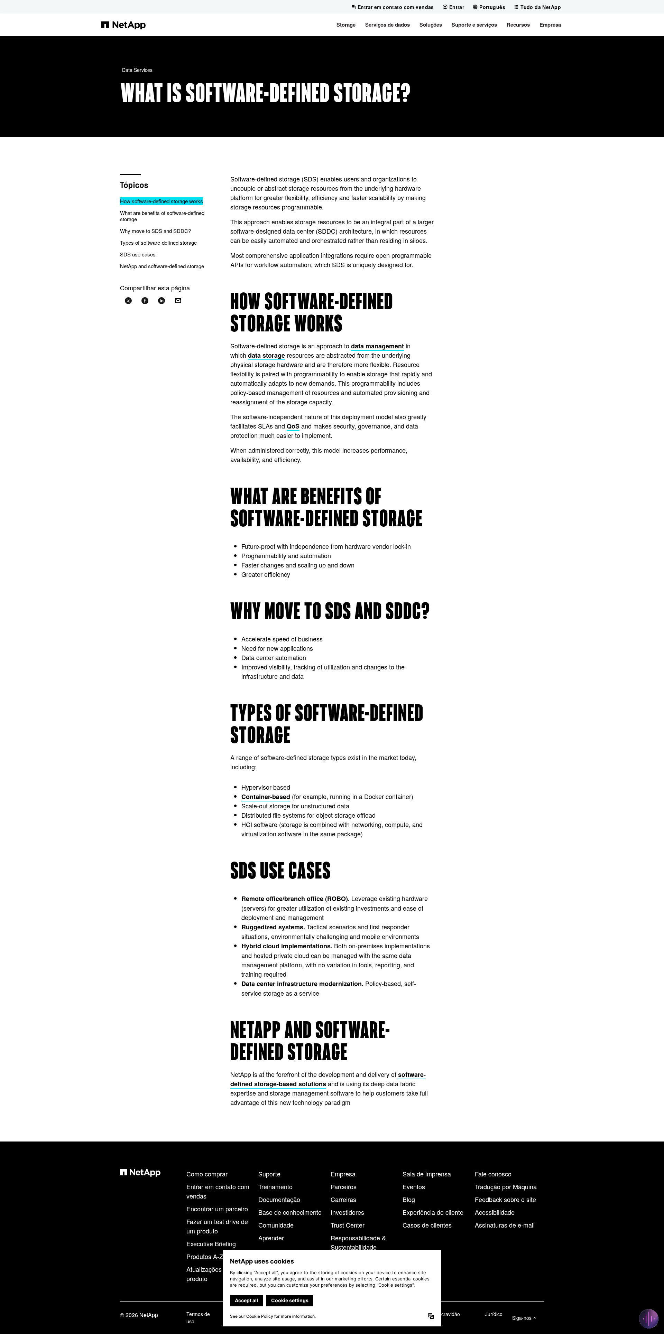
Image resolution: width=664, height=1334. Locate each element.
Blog (409, 1199)
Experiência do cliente (433, 1212)
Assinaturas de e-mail (505, 1224)
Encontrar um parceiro (217, 1208)
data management (377, 345)
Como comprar (207, 1173)
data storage (266, 355)
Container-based (265, 796)
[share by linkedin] (161, 300)
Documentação (279, 1199)
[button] (346, 24)
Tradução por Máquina (506, 1186)
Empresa (343, 1173)
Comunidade (276, 1224)
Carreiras (343, 1199)
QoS (293, 426)
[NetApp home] (123, 24)
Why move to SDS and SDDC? (155, 230)
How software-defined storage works (161, 201)
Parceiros (344, 1186)
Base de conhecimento (290, 1212)
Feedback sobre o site (505, 1199)
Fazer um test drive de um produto (217, 1226)
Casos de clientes (427, 1224)
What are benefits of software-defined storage (162, 216)
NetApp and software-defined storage (162, 266)
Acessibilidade (495, 1212)
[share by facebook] (145, 300)
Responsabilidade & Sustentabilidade (358, 1242)
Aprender (271, 1237)
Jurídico (493, 1313)
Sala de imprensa (427, 1173)
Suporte (269, 1173)
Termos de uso (198, 1317)
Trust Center (348, 1224)
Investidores (347, 1212)
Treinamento (275, 1186)
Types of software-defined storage (158, 242)
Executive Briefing (211, 1243)
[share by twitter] (128, 300)
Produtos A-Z (204, 1256)
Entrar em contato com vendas (217, 1191)
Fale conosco (493, 1173)
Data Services (137, 69)
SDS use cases (138, 254)
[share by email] (178, 300)
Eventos (414, 1186)
